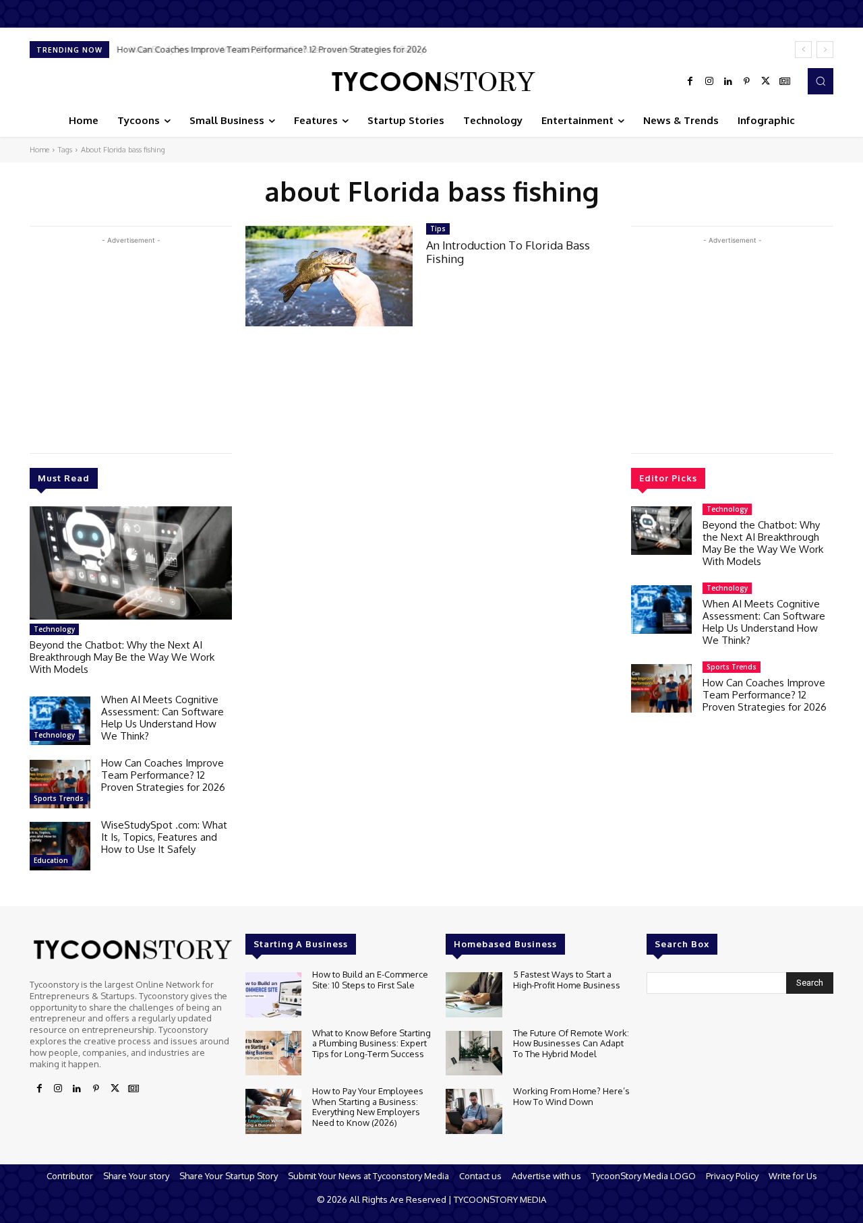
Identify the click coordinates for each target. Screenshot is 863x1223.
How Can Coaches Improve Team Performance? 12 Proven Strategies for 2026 (163, 775)
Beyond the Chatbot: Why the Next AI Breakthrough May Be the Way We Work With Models (122, 657)
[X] (765, 81)
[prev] (803, 49)
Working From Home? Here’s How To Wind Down (571, 1096)
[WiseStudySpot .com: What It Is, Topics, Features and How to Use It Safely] (60, 846)
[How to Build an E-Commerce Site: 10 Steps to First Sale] (273, 994)
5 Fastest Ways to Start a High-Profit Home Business (566, 979)
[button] (820, 81)
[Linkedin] (728, 81)
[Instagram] (709, 81)
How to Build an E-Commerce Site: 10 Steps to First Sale (370, 979)
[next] (824, 49)
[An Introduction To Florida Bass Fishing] (329, 276)
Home (39, 149)
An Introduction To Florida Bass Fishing (508, 252)
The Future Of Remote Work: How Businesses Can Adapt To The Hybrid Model (571, 1043)
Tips (438, 228)
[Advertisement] (131, 341)
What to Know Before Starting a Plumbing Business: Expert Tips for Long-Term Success (371, 1043)
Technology (54, 629)
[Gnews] (784, 81)
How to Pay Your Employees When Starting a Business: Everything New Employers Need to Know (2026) (367, 1106)
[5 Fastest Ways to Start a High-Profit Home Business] (474, 994)
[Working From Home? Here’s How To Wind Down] (474, 1111)
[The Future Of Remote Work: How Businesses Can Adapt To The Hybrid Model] (474, 1053)
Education (51, 860)
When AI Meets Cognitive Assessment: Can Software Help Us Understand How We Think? (162, 717)
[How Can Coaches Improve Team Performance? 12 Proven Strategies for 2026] (60, 784)
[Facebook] (690, 81)
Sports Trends (59, 798)
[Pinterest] (747, 81)
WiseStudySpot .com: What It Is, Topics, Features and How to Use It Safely (267, 49)
